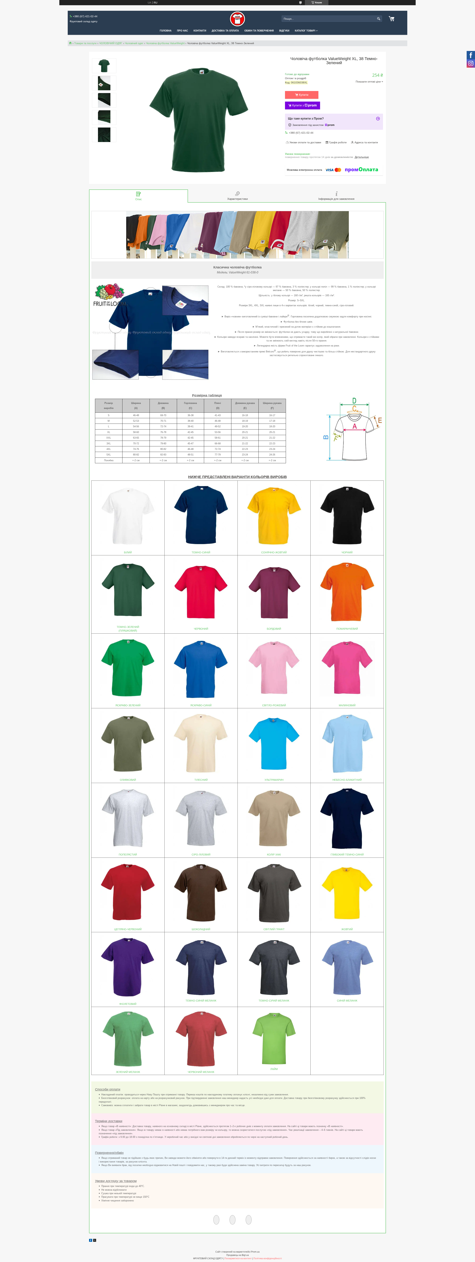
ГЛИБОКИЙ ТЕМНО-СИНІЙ (347, 854)
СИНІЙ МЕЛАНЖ (347, 1000)
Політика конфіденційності (267, 1258)
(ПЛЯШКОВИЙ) (128, 630)
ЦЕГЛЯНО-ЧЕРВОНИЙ (128, 929)
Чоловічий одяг (134, 43)
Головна (165, 30)
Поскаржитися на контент (238, 1258)
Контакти (200, 30)
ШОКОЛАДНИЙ (201, 929)
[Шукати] (379, 19)
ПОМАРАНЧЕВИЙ (347, 628)
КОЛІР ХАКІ (274, 854)
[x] (94, 1240)
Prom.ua (255, 1252)
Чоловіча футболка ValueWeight (165, 43)
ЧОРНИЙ (347, 552)
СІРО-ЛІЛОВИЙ (201, 854)
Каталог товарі (305, 30)
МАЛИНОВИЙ (347, 705)
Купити (303, 94)
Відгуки (284, 30)
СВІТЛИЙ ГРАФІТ (274, 929)
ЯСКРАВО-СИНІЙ (201, 705)
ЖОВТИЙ (347, 929)
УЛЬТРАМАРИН (274, 779)
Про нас (182, 30)
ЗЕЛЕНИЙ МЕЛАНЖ (128, 1072)
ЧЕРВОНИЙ (201, 628)
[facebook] (90, 1240)
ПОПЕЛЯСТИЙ (128, 854)
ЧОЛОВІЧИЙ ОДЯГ (110, 43)
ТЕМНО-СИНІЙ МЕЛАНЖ (201, 1000)
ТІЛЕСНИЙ (201, 779)
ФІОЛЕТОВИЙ (127, 1003)
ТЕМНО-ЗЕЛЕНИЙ (128, 626)
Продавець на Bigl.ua (237, 1255)
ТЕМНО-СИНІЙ (201, 552)
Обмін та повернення (259, 30)
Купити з (298, 105)
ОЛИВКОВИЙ (128, 779)
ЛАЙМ (274, 1069)
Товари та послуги (85, 43)
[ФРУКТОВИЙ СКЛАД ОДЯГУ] (237, 19)
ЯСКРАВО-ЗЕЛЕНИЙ (127, 705)
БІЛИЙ (128, 552)
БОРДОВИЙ (274, 628)
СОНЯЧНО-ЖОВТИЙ (274, 552)
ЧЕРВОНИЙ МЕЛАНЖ (201, 1072)
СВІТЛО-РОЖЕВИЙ (274, 705)
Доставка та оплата (225, 30)
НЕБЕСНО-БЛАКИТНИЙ (347, 779)
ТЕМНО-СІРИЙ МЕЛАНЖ (274, 1000)
